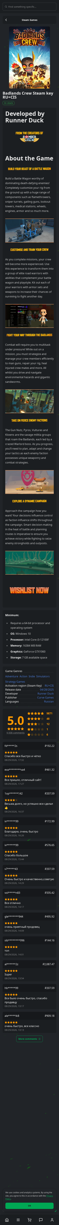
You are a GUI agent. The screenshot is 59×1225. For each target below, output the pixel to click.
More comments (27, 1038)
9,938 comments (16, 733)
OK (29, 1205)
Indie (32, 676)
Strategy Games (15, 681)
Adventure (11, 676)
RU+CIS (49, 685)
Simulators (43, 676)
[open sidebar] (18, 1219)
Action (23, 676)
